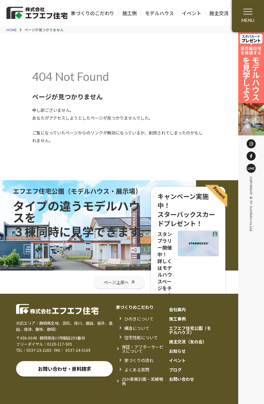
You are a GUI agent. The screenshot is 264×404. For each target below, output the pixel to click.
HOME (11, 29)
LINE (251, 168)
